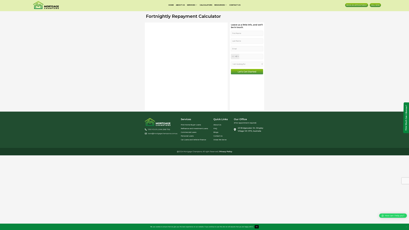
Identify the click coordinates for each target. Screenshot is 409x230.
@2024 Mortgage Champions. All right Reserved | (204, 152)
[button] (393, 215)
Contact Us (235, 5)
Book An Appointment (356, 5)
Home (171, 5)
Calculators (206, 5)
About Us (180, 5)
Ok (257, 227)
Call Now (375, 5)
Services (191, 5)
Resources (219, 5)
